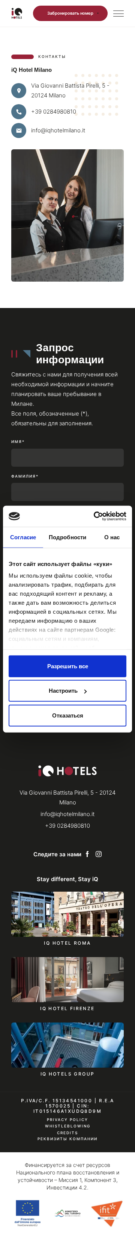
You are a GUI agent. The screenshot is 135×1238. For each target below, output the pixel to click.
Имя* (18, 442)
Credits (67, 1132)
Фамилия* (25, 476)
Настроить (63, 690)
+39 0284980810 (53, 111)
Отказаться (67, 715)
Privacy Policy (67, 1120)
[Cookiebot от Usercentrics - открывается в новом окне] (95, 516)
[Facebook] (87, 854)
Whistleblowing (67, 1126)
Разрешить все (67, 666)
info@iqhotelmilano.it (58, 130)
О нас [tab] (112, 537)
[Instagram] (99, 854)
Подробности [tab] (67, 537)
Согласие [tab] (23, 537)
